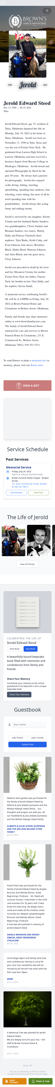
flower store (37, 365)
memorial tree (39, 360)
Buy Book (30, 648)
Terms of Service (35, 1074)
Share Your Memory (19, 694)
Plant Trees (38, 492)
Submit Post (27, 744)
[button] (27, 775)
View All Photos (27, 564)
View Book (14, 648)
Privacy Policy (19, 1074)
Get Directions (16, 492)
